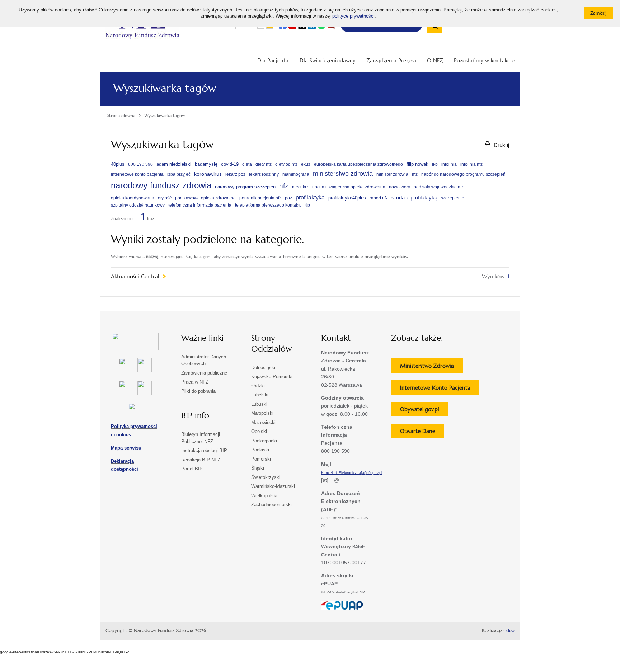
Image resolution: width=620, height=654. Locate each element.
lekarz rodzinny (264, 174)
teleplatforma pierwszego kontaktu (268, 205)
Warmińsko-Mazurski (273, 486)
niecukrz (300, 186)
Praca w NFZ (194, 382)
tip (307, 205)
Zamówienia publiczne (204, 373)
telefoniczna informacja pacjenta (199, 205)
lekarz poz (235, 174)
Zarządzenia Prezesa (391, 60)
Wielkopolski (264, 495)
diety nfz (263, 164)
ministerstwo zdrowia (343, 173)
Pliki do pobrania (198, 391)
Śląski (257, 468)
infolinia (449, 164)
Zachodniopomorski (271, 504)
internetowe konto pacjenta (137, 174)
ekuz (305, 164)
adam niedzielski (173, 164)
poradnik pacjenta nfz (260, 198)
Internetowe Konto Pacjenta (439, 389)
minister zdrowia (392, 174)
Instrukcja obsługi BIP (204, 450)
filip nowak (417, 164)
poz (288, 198)
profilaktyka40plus (347, 198)
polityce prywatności (353, 16)
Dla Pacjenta (272, 60)
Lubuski (259, 404)
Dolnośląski (263, 367)
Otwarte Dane (422, 432)
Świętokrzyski (265, 477)
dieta (247, 164)
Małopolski (262, 413)
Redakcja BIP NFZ (200, 459)
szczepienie (452, 198)
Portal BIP (192, 468)
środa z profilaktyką (414, 197)
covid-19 (230, 164)
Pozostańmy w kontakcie (484, 60)
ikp (435, 164)
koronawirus (208, 174)
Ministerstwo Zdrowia (431, 367)
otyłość (165, 198)
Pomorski (261, 459)
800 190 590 (140, 164)
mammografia (295, 174)
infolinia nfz (471, 164)
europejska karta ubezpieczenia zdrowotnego (358, 164)
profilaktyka (310, 197)
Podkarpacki (264, 440)
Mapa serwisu (126, 448)
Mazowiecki (263, 422)
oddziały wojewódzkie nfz (439, 186)
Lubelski (259, 394)
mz (415, 174)
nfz (283, 186)
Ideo (510, 631)
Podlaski (260, 449)
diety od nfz (286, 164)
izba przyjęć (179, 174)
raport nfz (379, 198)
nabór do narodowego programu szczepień (463, 174)
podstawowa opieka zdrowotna (205, 198)
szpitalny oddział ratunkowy (138, 205)
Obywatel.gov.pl (424, 410)
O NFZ (435, 60)
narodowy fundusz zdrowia (161, 185)
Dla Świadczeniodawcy (328, 60)
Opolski (259, 431)
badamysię (206, 164)
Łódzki (258, 386)
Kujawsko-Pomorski (271, 376)
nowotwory (399, 186)
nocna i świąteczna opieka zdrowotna (348, 186)
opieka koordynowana (132, 198)
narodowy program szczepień (245, 186)
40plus (118, 164)
